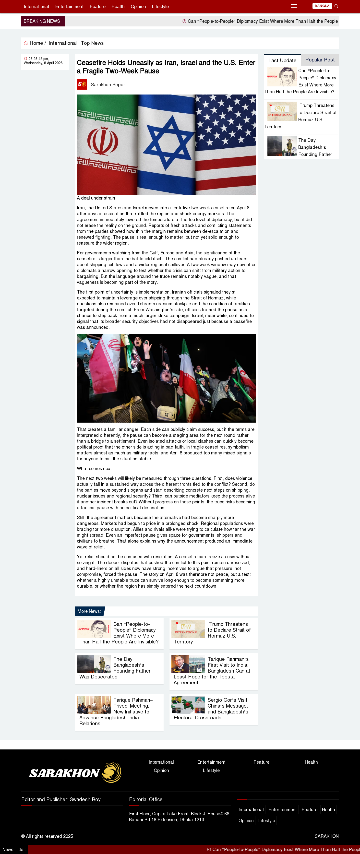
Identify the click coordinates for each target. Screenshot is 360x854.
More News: (89, 611)
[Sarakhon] (72, 773)
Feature (98, 6)
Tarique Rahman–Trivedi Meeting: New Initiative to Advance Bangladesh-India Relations (116, 712)
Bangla (322, 6)
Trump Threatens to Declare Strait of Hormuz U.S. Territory (212, 633)
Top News (92, 43)
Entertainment (69, 6)
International (36, 6)
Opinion (138, 6)
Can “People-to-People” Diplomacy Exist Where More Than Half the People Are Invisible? (251, 21)
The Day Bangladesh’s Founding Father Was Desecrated (115, 668)
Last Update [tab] (282, 61)
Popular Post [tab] (320, 60)
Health (118, 6)
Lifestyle (160, 6)
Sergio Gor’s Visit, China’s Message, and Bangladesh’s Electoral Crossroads (211, 709)
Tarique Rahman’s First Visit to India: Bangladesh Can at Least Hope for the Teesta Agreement (212, 671)
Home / (37, 43)
